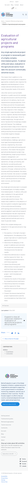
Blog (12, 5)
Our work (7, 5)
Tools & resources (6, 424)
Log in (16, 1)
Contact (16, 5)
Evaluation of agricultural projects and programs (13, 24)
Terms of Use (4, 481)
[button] (23, 14)
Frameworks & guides (7, 418)
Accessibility (4, 476)
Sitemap (3, 480)
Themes (4, 22)
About (21, 5)
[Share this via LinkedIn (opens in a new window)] (18, 333)
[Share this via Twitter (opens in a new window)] (12, 333)
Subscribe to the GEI (8, 453)
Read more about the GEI (9, 404)
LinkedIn (24, 466)
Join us (12, 1)
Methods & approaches (7, 421)
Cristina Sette (9, 353)
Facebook (24, 461)
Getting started (5, 415)
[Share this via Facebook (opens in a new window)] (15, 333)
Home (2, 21)
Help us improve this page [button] (11, 338)
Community (4, 427)
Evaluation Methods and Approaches (14, 21)
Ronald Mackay (9, 351)
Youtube (24, 463)
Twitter (24, 459)
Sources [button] (6, 305)
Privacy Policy (4, 478)
